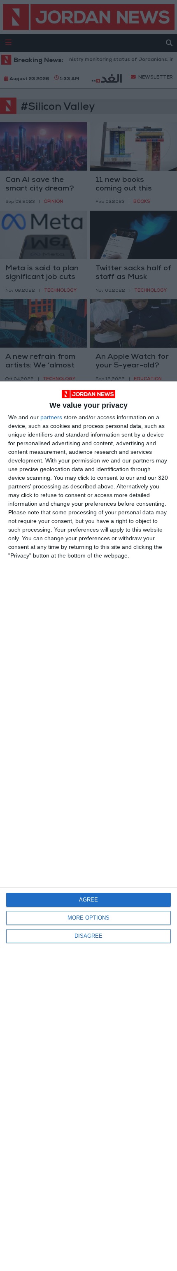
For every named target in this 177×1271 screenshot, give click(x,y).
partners (51, 417)
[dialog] (88, 826)
